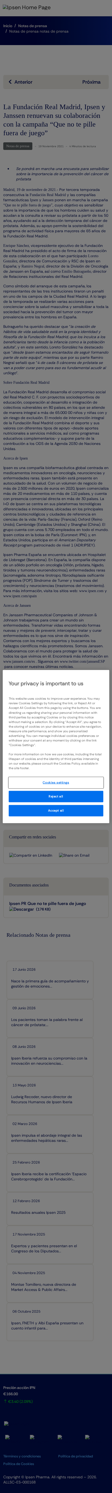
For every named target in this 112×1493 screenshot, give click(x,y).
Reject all (56, 796)
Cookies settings (56, 783)
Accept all (56, 811)
